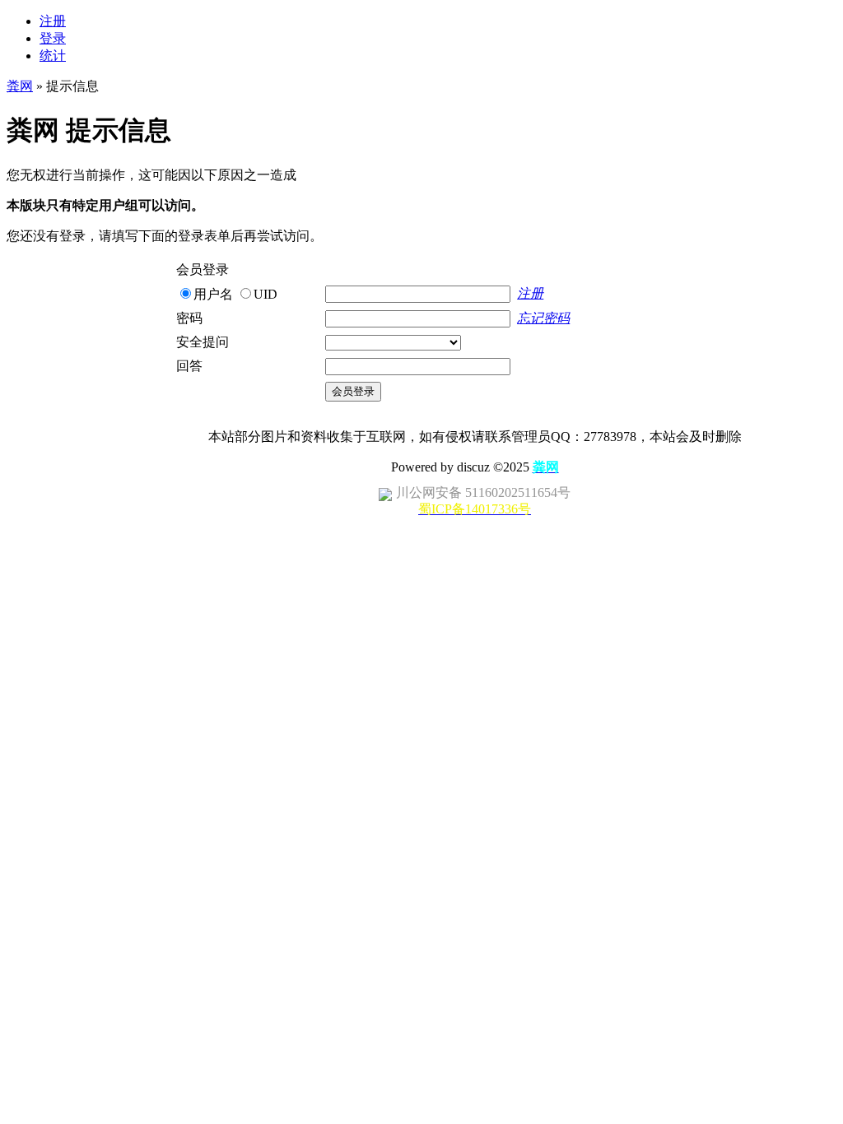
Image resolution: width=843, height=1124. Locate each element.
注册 (53, 21)
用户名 (213, 294)
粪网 (20, 86)
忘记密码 (543, 318)
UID (265, 294)
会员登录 (353, 391)
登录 (53, 38)
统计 (53, 56)
